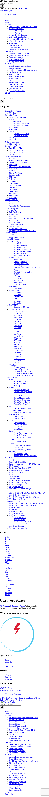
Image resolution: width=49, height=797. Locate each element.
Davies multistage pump (22, 400)
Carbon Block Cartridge (17, 462)
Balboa (7, 539)
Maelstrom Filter (15, 476)
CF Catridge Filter (15, 466)
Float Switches (14, 507)
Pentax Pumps (14, 291)
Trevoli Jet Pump (20, 447)
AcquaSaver (13, 210)
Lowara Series (14, 286)
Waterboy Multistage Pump (23, 375)
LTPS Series (13, 171)
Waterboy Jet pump (21, 454)
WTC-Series (13, 196)
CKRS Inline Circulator (17, 117)
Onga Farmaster (19, 423)
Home (7, 660)
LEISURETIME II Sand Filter (20, 167)
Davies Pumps (14, 258)
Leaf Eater (13, 216)
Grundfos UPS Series (21, 125)
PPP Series (13, 177)
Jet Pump (17, 386)
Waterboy (12, 113)
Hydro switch (14, 214)
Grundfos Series (15, 121)
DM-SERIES (18, 297)
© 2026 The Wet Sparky (9, 698)
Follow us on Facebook (13, 694)
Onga (11, 421)
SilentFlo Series (14, 181)
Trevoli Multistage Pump (22, 450)
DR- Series (18, 322)
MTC (7, 570)
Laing (7, 564)
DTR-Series (18, 299)
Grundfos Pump (15, 410)
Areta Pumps (13, 241)
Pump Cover (13, 220)
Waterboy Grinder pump (22, 371)
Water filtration (14, 765)
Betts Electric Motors (16, 148)
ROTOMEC (13, 305)
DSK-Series (18, 326)
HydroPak (8, 560)
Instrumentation (14, 738)
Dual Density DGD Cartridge (19, 470)
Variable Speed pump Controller (20, 528)
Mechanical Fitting (16, 736)
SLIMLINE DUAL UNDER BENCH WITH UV (27, 493)
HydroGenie (9, 558)
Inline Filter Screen (16, 472)
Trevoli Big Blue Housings (18, 495)
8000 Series (13, 235)
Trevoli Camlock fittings (18, 224)
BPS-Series (18, 317)
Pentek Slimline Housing (18, 483)
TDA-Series (13, 191)
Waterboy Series (15, 138)
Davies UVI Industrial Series (24, 272)
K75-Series (18, 340)
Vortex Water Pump (21, 369)
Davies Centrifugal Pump (23, 392)
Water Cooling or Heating (18, 728)
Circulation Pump (11, 115)
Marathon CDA (15, 154)
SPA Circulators (15, 185)
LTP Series (13, 169)
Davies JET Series (20, 396)
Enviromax (13, 165)
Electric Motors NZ (12, 146)
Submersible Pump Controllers (20, 524)
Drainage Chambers (12, 142)
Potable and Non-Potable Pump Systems (23, 761)
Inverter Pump (14, 509)
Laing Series (13, 127)
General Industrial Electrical (19, 740)
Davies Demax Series (21, 264)
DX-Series (17, 303)
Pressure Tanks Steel (16, 202)
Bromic (7, 545)
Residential (9, 679)
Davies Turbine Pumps (22, 402)
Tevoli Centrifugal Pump (22, 445)
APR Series (13, 158)
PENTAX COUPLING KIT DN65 (22, 218)
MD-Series (18, 346)
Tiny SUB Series (20, 284)
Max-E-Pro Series (15, 173)
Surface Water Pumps (12, 377)
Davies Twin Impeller (21, 404)
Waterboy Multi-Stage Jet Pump (25, 456)
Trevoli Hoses (14, 227)
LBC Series (18, 278)
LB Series (17, 276)
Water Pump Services (16, 751)
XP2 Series (13, 198)
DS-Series (17, 324)
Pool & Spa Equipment (13, 156)
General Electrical (15, 759)
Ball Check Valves (15, 212)
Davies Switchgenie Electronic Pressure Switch (26, 503)
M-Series (17, 344)
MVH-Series (18, 350)
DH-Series (17, 295)
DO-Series (17, 319)
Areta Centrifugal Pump (22, 381)
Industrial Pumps (15, 724)
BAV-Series (18, 313)
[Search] (2, 6)
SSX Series (18, 282)
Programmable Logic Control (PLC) (22, 730)
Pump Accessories (11, 208)
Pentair (7, 574)
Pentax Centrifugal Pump (23, 433)
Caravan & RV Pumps (13, 111)
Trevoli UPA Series (21, 136)
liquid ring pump (20, 441)
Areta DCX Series (20, 243)
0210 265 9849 (23, 9)
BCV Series (18, 315)
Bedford (7, 541)
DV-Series (17, 301)
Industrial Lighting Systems (19, 722)
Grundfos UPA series (21, 123)
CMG (7, 547)
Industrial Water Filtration (18, 726)
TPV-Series (18, 363)
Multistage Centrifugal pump (24, 412)
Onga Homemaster (20, 425)
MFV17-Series (14, 478)
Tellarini (12, 439)
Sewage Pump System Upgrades (21, 757)
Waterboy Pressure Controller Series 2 (22, 231)
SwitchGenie (9, 584)
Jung (6, 562)
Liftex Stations (14, 144)
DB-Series (17, 293)
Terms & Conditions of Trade (29, 698)
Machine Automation (16, 720)
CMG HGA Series (16, 150)
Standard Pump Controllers (23, 522)
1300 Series (18, 288)
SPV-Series (13, 189)
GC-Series (17, 330)
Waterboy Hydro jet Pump (23, 373)
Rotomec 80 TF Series (22, 307)
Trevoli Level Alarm (16, 526)
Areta (11, 379)
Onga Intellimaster (20, 427)
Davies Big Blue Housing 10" (20, 468)
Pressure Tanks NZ (11, 200)
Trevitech (8, 589)
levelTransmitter (19, 520)
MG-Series (18, 348)
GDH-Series (18, 332)
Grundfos (8, 555)
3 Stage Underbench (16, 460)
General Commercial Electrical (20, 747)
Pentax (11, 431)
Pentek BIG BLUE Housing (19, 480)
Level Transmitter (20, 518)
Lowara (7, 566)
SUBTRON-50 (19, 359)
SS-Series (17, 357)
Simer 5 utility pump (16, 237)
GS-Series (17, 334)
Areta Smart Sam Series (22, 251)
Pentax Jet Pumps (20, 435)
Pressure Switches (15, 511)
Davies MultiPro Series (22, 398)
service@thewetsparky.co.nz (10, 690)
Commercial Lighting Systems (20, 745)
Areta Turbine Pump (21, 383)
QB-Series (17, 352)
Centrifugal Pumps (20, 262)
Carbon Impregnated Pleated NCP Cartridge (25, 464)
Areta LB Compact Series (23, 249)
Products (8, 664)
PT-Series (12, 204)
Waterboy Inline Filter (17, 499)
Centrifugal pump (20, 416)
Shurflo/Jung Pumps (12, 233)
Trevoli (11, 132)
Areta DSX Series (20, 245)
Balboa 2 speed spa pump (18, 160)
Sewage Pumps (19, 367)
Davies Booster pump (21, 390)
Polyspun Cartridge (16, 487)
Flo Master (8, 553)
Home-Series (18, 336)
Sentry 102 (13, 491)
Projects (7, 792)
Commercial (9, 677)
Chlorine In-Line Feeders (18, 163)
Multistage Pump (20, 419)
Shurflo (7, 582)
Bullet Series (18, 260)
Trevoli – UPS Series (21, 134)
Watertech (8, 593)
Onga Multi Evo (19, 429)
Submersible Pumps (12, 239)
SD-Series (17, 355)
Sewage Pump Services (17, 753)
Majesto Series (19, 280)
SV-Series (17, 361)
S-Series (12, 179)
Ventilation (13, 734)
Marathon (8, 568)
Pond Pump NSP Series (22, 255)
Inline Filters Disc (15, 474)
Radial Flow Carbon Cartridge (20, 489)
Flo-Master (13, 119)
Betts (6, 543)
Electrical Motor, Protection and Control (23, 718)
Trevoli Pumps (14, 309)
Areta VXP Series (20, 253)
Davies (11, 388)
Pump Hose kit (14, 222)
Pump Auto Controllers (17, 516)
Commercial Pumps (16, 749)
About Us (8, 662)
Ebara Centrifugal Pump (22, 408)
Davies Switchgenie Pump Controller (22, 505)
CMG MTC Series (16, 152)
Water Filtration (10, 458)
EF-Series (17, 328)
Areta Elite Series (20, 247)
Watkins (7, 595)
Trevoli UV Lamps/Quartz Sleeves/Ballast (24, 497)
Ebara (11, 406)
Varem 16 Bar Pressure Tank (19, 206)
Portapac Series (14, 175)
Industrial (8, 675)
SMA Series (13, 130)
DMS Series (18, 274)
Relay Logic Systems (16, 732)
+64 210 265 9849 (11, 14)
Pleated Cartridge (15, 485)
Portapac (8, 578)
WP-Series (13, 194)
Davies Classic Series (21, 394)
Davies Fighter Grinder (22, 266)
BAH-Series (18, 311)
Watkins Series (14, 140)
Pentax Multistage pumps (23, 437)
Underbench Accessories (18, 229)
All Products (4, 606)
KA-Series (17, 342)
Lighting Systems (15, 763)
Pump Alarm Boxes (16, 514)
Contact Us (9, 666)
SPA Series (13, 187)
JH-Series (17, 338)
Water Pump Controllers (13, 501)
